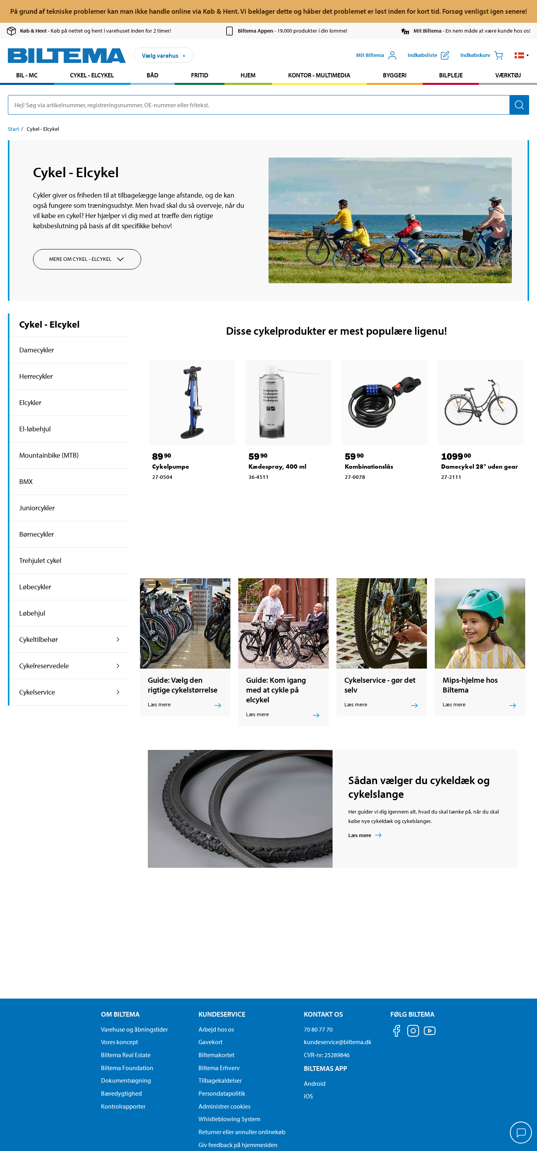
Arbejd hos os (216, 1029)
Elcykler (30, 402)
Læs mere (359, 835)
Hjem (248, 75)
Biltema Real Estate (126, 1055)
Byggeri (394, 75)
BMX (26, 481)
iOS (308, 1096)
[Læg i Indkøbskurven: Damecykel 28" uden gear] (471, 494)
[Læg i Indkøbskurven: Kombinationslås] (375, 494)
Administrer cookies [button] (224, 1106)
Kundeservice (222, 1014)
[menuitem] (27, 76)
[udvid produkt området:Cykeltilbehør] (118, 639)
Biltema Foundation (127, 1068)
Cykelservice (37, 691)
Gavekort (211, 1042)
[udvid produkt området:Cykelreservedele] (118, 665)
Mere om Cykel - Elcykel (80, 258)
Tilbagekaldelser (220, 1080)
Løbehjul (32, 613)
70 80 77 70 (318, 1029)
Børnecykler (36, 534)
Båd (152, 75)
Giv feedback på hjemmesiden (238, 1145)
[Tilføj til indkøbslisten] (161, 494)
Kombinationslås (369, 466)
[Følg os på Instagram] (413, 1032)
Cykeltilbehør (38, 639)
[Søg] (519, 105)
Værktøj (508, 75)
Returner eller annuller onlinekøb (242, 1132)
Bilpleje (451, 75)
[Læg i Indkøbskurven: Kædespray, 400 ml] (278, 494)
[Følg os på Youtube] (429, 1034)
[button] (522, 55)
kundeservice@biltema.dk (337, 1042)
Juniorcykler (37, 507)
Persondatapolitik (222, 1093)
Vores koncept (119, 1042)
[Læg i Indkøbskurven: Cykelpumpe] (182, 494)
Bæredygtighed (121, 1093)
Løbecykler (35, 586)
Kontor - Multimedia (319, 75)
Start (13, 128)
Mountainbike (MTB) (49, 455)
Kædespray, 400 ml (277, 466)
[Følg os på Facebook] (396, 1032)
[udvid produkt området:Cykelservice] (118, 692)
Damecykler (36, 349)
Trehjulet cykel (40, 560)
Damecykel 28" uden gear (479, 466)
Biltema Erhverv (219, 1068)
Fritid (199, 75)
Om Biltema (120, 1014)
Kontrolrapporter (123, 1106)
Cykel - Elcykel (92, 75)
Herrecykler (36, 376)
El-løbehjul (35, 428)
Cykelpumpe (170, 466)
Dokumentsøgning (126, 1080)
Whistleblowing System (229, 1119)
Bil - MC (26, 75)
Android (315, 1083)
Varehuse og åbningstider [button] (134, 1029)
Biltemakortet (216, 1055)
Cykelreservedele (44, 665)
